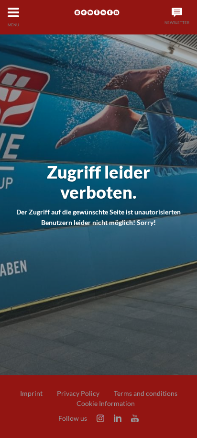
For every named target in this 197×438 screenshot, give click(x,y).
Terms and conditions (145, 393)
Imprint (31, 393)
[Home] (97, 13)
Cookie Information (106, 403)
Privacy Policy (78, 393)
